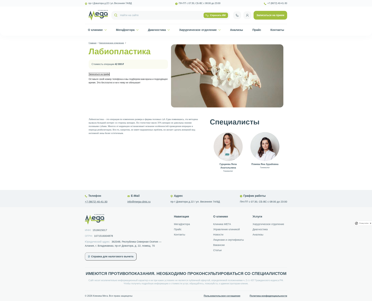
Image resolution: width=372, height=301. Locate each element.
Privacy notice (363, 223)
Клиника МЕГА (222, 224)
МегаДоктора (125, 29)
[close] (370, 223)
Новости (218, 234)
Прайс (256, 29)
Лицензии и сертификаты (228, 239)
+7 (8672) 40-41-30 (96, 201)
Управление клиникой (226, 229)
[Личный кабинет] (247, 15)
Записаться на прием (270, 15)
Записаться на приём (99, 74)
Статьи (217, 250)
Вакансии (219, 245)
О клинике (95, 29)
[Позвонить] (237, 15)
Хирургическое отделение (198, 29)
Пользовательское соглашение (222, 296)
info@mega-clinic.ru (139, 201)
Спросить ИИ (218, 15)
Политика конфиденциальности (268, 296)
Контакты (277, 29)
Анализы (236, 29)
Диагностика (157, 29)
